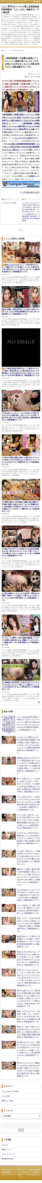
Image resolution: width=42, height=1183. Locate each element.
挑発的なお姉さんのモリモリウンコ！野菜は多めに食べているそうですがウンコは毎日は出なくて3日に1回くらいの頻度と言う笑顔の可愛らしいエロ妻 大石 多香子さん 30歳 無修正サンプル (28, 766)
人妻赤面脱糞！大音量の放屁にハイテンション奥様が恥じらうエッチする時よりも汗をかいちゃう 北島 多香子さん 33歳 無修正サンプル (22, 62)
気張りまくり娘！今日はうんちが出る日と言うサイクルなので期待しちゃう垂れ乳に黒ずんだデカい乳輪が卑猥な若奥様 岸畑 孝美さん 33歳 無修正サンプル (28, 1032)
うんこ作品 (6, 1096)
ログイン (5, 1145)
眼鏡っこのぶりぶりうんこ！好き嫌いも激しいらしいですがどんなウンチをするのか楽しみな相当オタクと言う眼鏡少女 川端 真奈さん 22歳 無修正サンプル (28, 1016)
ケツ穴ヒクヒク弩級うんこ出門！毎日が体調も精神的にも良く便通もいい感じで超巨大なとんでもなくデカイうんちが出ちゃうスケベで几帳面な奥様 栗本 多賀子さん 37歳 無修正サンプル (28, 745)
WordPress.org (7, 1159)
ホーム (21, 229)
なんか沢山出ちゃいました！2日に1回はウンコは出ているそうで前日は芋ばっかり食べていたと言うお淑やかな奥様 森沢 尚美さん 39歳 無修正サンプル (28, 895)
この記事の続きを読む (30, 192)
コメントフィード (8, 1154)
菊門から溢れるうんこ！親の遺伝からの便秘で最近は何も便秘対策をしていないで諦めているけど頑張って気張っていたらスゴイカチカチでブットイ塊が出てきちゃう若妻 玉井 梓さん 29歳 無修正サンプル (28, 998)
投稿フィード (7, 1149)
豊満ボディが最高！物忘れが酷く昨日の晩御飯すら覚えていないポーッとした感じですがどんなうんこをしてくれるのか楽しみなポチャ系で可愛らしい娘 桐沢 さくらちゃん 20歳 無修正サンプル (28, 877)
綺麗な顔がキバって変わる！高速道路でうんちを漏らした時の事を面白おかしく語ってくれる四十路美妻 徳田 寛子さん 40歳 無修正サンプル (28, 941)
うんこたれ (25, 203)
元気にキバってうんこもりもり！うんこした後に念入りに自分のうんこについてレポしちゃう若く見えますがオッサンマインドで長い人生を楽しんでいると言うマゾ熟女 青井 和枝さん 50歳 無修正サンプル (28, 977)
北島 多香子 (33, 216)
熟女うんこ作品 (7, 1101)
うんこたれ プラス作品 (33, 76)
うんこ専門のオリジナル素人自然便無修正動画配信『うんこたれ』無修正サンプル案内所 (20, 9)
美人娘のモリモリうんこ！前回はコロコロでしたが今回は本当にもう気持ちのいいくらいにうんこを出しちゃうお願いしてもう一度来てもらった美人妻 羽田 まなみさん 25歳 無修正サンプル (28, 1050)
